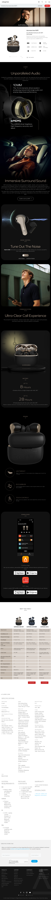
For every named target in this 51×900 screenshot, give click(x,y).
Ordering (16, 875)
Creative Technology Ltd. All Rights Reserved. (15, 898)
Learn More (31, 682)
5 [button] (15, 56)
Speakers (3, 875)
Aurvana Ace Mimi (32, 626)
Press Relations (29, 875)
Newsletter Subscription (44, 876)
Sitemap (46, 898)
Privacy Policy (25, 898)
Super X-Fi (4, 871)
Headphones (4, 876)
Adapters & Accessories (6, 881)
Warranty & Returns (18, 878)
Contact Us (16, 885)
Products (16, 871)
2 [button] (11, 56)
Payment (16, 873)
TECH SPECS (31, 57)
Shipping (16, 876)
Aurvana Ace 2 (44, 626)
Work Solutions (5, 878)
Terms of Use (41, 898)
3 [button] (12, 56)
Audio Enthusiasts (5, 883)
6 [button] (16, 56)
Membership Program (18, 880)
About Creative (29, 871)
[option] (13, 43)
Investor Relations (30, 873)
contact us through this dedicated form (20, 849)
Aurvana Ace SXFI (19, 626)
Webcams (4, 880)
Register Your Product (43, 878)
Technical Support (18, 883)
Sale (2, 886)
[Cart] (46, 2)
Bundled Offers (5, 885)
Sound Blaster (4, 873)
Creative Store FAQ (18, 881)
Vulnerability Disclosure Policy (33, 898)
